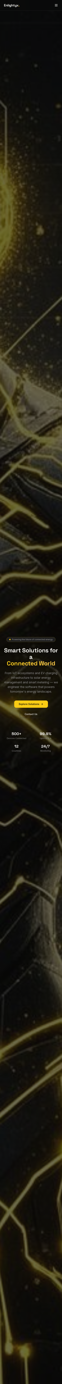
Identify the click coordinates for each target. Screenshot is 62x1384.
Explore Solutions (29, 704)
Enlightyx (11, 5)
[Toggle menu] (56, 5)
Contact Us (31, 714)
